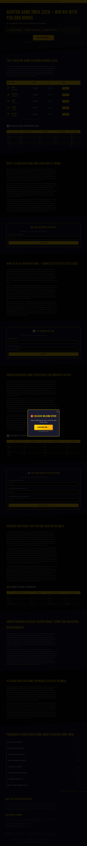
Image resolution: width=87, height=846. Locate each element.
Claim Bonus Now (42, 427)
